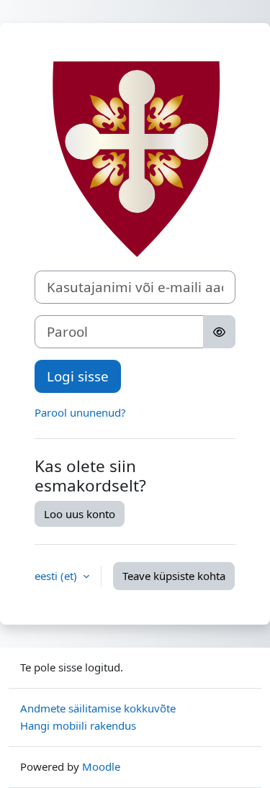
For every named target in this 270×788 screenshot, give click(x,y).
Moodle (101, 766)
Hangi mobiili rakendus (78, 725)
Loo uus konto (79, 514)
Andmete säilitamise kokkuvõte (98, 708)
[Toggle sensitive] (219, 331)
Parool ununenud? (80, 412)
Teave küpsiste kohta (173, 576)
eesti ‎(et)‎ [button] (57, 576)
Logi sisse (78, 376)
